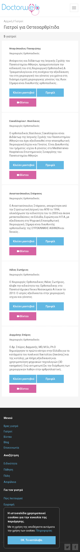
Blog (6, 442)
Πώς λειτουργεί (13, 498)
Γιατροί (8, 431)
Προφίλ (50, 92)
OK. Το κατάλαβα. (32, 540)
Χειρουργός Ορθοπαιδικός (24, 53)
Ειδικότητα (10, 463)
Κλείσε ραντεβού (23, 92)
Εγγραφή (9, 504)
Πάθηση (8, 469)
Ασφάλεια (10, 481)
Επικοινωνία (11, 447)
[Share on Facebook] (75, 547)
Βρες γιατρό (11, 426)
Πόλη (7, 475)
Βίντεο (24, 102)
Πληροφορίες (44, 530)
